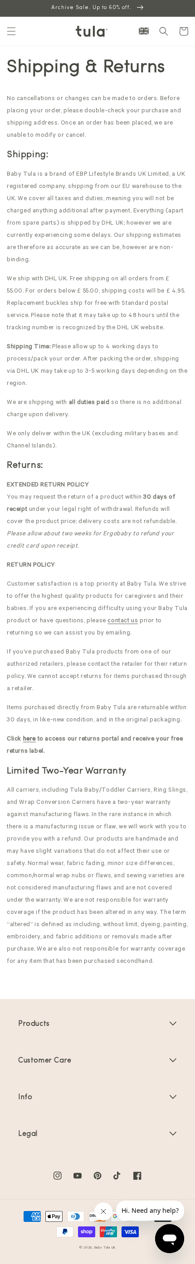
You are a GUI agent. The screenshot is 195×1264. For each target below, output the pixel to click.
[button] (11, 31)
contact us (122, 621)
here (29, 739)
